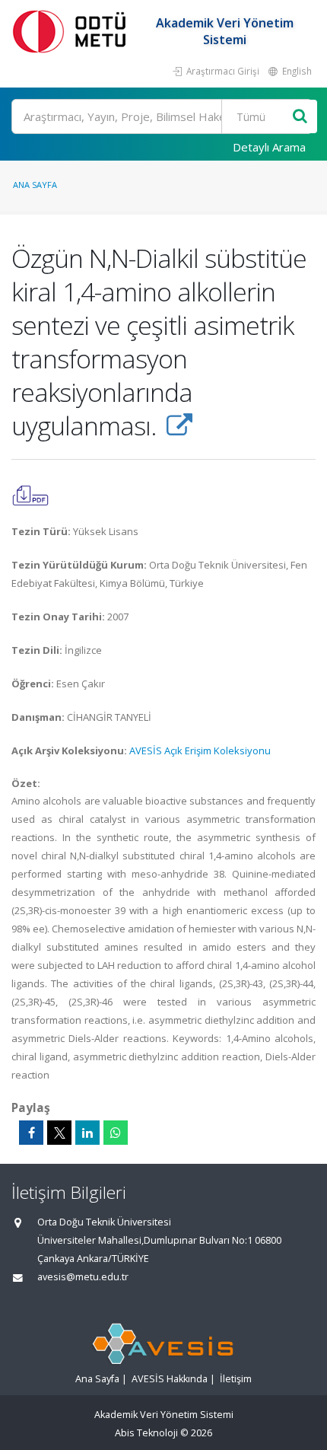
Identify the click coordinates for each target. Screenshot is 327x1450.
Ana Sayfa (35, 184)
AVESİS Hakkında (170, 1378)
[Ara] (300, 117)
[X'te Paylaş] (59, 1132)
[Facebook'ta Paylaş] (31, 1132)
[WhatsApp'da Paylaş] (115, 1132)
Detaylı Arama (269, 147)
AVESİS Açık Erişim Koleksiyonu (200, 750)
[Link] (179, 425)
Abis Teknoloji (146, 1432)
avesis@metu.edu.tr (83, 1276)
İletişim (236, 1378)
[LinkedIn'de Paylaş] (87, 1132)
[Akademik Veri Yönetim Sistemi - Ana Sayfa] (72, 31)
